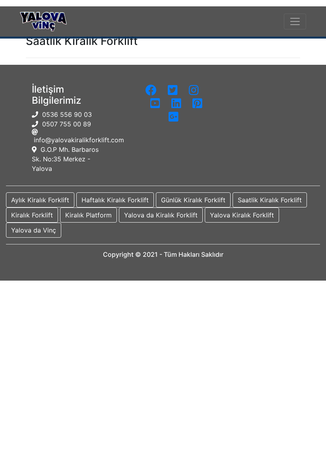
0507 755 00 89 (64, 124)
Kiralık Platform (88, 215)
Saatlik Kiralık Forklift (270, 200)
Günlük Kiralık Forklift (193, 200)
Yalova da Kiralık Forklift (161, 215)
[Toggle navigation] (295, 21)
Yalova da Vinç (33, 230)
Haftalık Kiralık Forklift (115, 200)
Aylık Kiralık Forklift (40, 200)
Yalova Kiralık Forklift (242, 215)
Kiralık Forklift (32, 215)
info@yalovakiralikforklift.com (78, 140)
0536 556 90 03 (65, 114)
